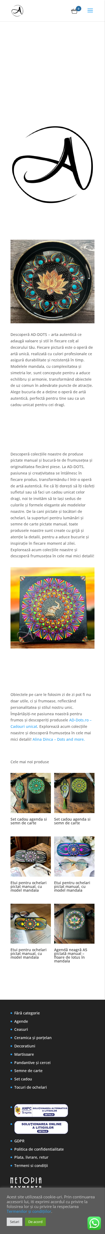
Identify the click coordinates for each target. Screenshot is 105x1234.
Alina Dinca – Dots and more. (59, 739)
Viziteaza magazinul (42, 109)
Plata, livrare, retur (31, 1157)
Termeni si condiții (31, 1165)
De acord (35, 1221)
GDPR (19, 1140)
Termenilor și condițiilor (29, 1211)
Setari (14, 1221)
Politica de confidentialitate (39, 1149)
